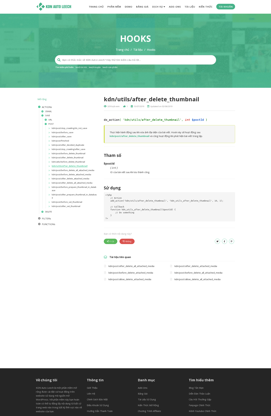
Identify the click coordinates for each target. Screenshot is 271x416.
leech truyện (95, 67)
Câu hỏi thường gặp (200, 399)
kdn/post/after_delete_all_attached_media (131, 266)
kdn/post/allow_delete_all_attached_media (198, 279)
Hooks (151, 50)
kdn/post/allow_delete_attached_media (130, 279)
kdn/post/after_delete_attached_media (196, 266)
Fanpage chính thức (199, 405)
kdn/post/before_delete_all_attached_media (198, 272)
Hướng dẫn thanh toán (100, 411)
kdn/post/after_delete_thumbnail (129, 136)
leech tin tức (81, 67)
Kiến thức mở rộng (148, 405)
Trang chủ (96, 6)
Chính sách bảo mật (97, 399)
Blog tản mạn (196, 387)
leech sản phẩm (110, 67)
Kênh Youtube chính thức (202, 411)
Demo (128, 6)
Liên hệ (91, 393)
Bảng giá (142, 6)
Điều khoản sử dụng (98, 405)
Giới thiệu (92, 387)
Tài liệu (190, 6)
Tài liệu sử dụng (147, 399)
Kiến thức (206, 6)
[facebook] (224, 241)
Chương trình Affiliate (149, 411)
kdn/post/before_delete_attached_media (131, 272)
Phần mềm (114, 6)
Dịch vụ (158, 6)
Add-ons (175, 6)
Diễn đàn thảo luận (199, 393)
